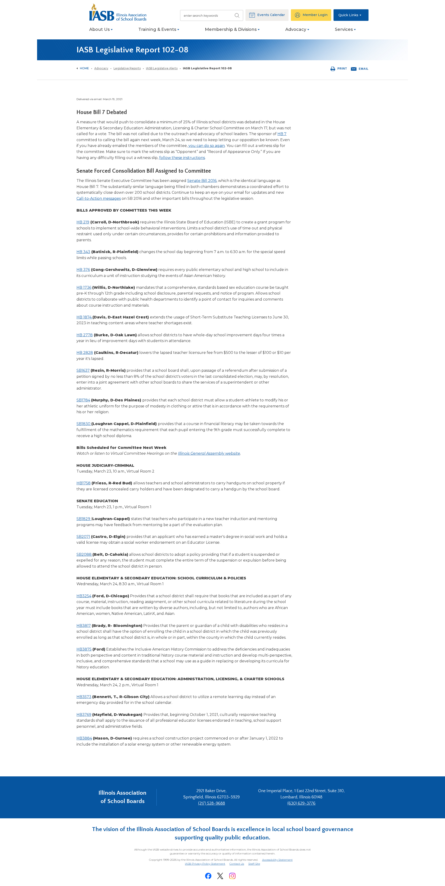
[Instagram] (232, 876)
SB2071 (83, 536)
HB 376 (83, 269)
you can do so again (206, 145)
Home (84, 68)
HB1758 (83, 483)
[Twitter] (220, 876)
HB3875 (84, 649)
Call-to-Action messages (98, 198)
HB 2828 (84, 352)
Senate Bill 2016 (201, 180)
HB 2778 (84, 335)
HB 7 (281, 134)
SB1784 (83, 400)
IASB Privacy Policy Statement (205, 863)
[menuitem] (101, 32)
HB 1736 (83, 287)
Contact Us (236, 863)
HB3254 (83, 596)
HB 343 (83, 252)
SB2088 (84, 554)
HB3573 (83, 697)
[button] (351, 15)
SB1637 (83, 370)
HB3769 (83, 714)
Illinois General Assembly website (209, 453)
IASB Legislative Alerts (162, 68)
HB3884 (84, 738)
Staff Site (254, 864)
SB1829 (83, 519)
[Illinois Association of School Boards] (120, 12)
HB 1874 (84, 317)
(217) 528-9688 (211, 803)
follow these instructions (182, 158)
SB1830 (83, 424)
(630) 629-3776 (301, 803)
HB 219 (82, 222)
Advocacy (101, 68)
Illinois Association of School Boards (122, 797)
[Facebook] (208, 876)
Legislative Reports (127, 68)
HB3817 (83, 625)
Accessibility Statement (277, 859)
